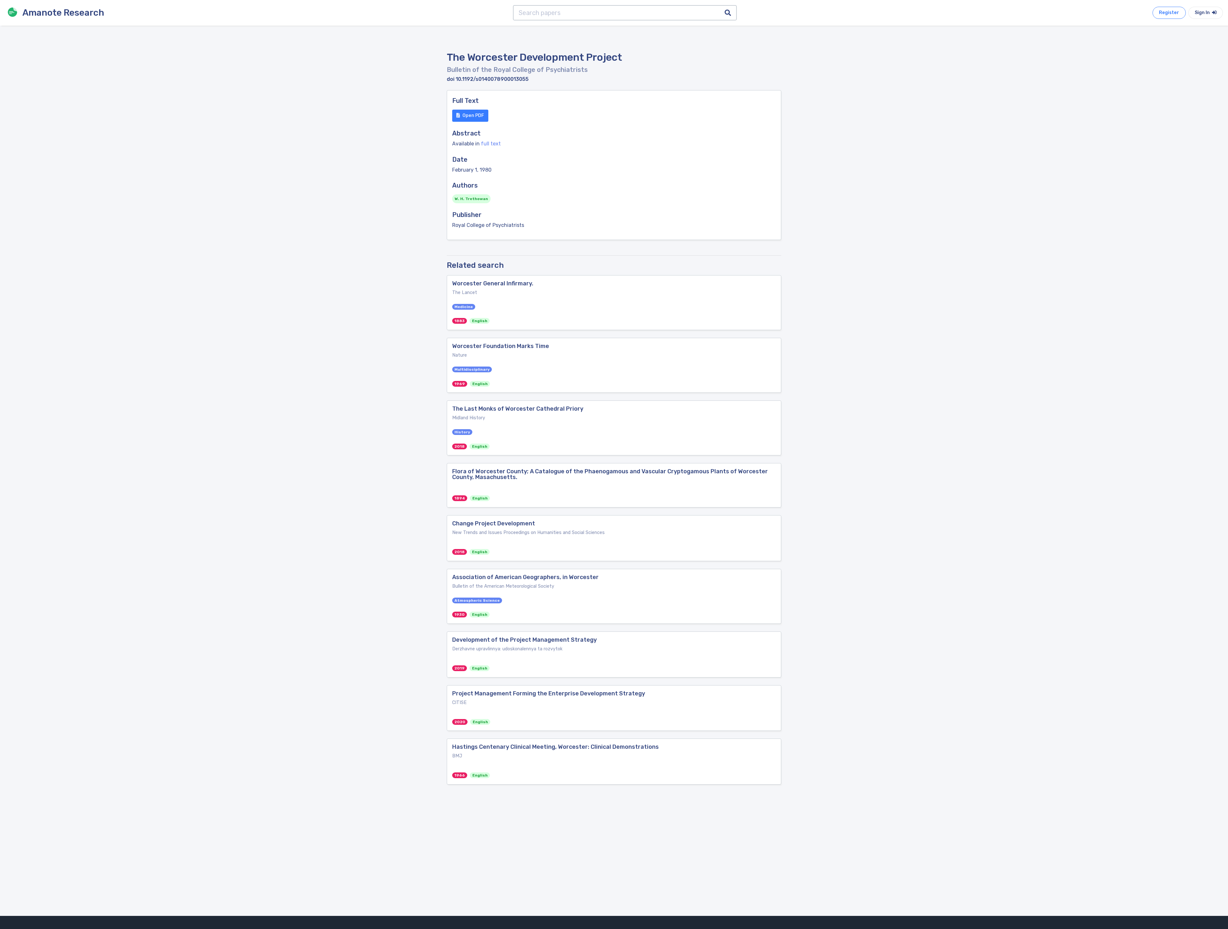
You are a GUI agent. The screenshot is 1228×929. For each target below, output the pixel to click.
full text (491, 144)
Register (1169, 12)
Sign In (1203, 12)
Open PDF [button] (473, 115)
